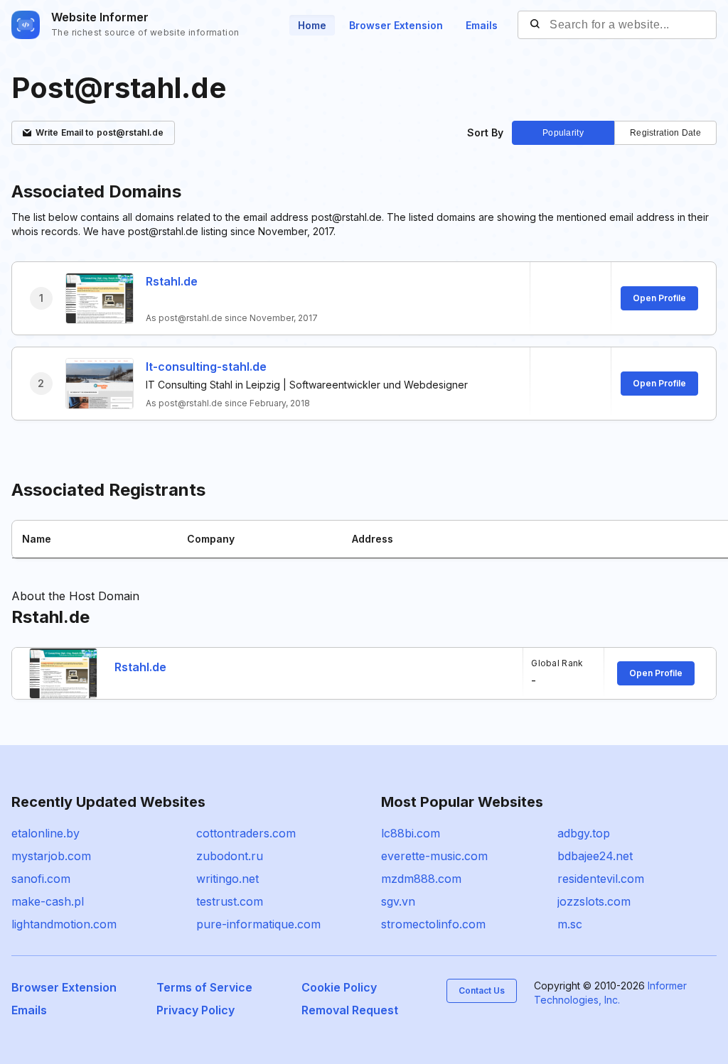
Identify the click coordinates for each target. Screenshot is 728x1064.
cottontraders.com (246, 833)
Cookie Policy (339, 987)
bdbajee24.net (595, 856)
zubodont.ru (229, 856)
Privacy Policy (195, 1010)
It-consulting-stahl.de (206, 366)
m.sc (569, 924)
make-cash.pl (47, 901)
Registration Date (665, 133)
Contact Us (482, 990)
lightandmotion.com (64, 924)
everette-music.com (434, 856)
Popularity (563, 133)
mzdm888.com (421, 879)
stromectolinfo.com (433, 924)
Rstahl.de (172, 281)
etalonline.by (45, 833)
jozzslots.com (594, 901)
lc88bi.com (410, 833)
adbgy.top (583, 833)
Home (312, 25)
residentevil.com (600, 879)
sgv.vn (398, 901)
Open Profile (659, 298)
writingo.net (227, 879)
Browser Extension (396, 25)
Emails (482, 25)
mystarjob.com (51, 856)
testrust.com (229, 901)
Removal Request (349, 1010)
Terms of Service (204, 987)
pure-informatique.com (258, 924)
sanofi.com (40, 879)
